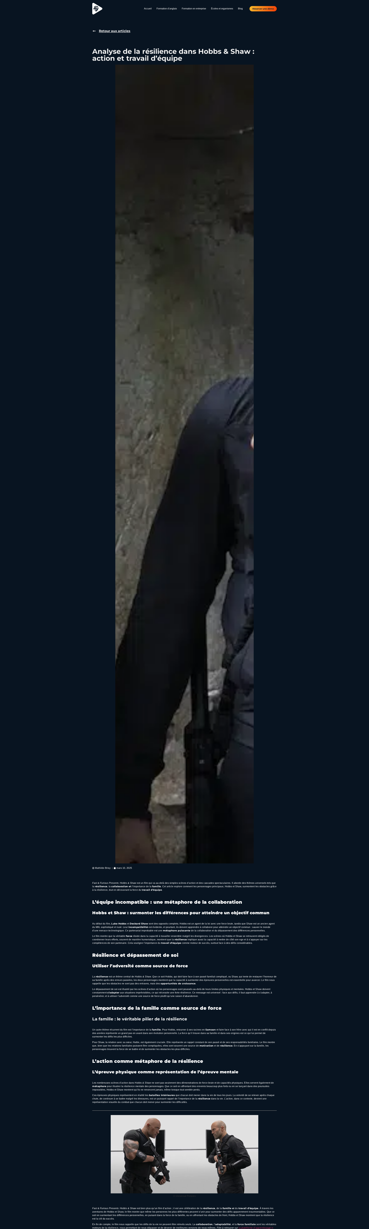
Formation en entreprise (194, 8)
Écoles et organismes (222, 8)
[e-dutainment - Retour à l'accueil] (97, 8)
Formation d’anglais (167, 8)
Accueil (148, 8)
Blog (240, 8)
